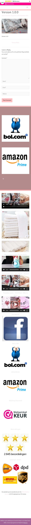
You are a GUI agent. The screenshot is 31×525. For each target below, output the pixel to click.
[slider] (14, 269)
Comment (4, 58)
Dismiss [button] (25, 522)
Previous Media (15, 42)
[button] (15, 263)
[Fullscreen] (27, 269)
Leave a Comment (6, 15)
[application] (15, 263)
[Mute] (24, 269)
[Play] (4, 269)
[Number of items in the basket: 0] (3, 178)
